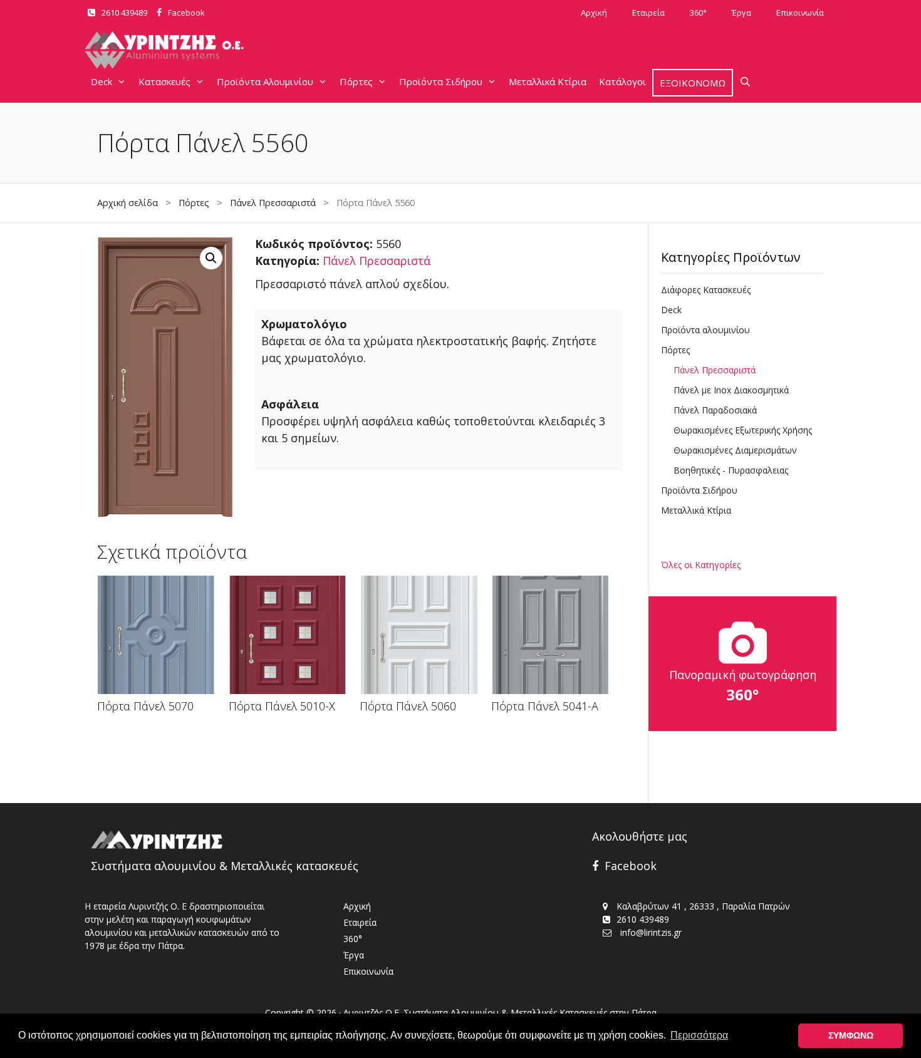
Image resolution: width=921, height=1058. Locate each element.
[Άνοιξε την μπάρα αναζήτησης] (745, 81)
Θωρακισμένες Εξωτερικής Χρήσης (743, 430)
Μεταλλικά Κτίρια (547, 81)
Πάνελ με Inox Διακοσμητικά (731, 390)
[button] (211, 258)
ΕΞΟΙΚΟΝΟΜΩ (693, 82)
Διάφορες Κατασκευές (706, 290)
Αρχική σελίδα (127, 203)
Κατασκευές (164, 81)
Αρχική (594, 12)
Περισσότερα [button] (699, 1035)
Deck (101, 81)
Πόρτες (356, 81)
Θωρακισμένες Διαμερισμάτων (735, 450)
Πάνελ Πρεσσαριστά (273, 203)
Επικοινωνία (800, 12)
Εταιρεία (648, 12)
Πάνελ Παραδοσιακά (715, 410)
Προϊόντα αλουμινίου (705, 330)
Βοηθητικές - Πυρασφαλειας (731, 470)
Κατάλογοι (622, 81)
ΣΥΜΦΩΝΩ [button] (850, 1035)
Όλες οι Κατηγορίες (701, 565)
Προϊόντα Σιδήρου (440, 81)
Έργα (741, 12)
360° (698, 12)
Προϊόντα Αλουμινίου (265, 81)
